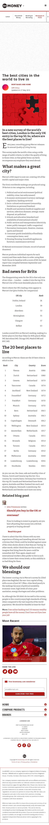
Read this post (14, 532)
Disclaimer (34, 762)
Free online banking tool (18, 610)
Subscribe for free (24, 694)
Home (5, 704)
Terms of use (16, 762)
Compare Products (13, 709)
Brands (6, 715)
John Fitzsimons (14, 507)
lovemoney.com (22, 760)
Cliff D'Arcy (15, 88)
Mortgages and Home (21, 84)
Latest (8, 16)
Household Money (18, 16)
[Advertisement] (24, 46)
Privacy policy (25, 762)
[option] (24, 643)
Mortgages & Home (40, 16)
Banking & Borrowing (29, 16)
